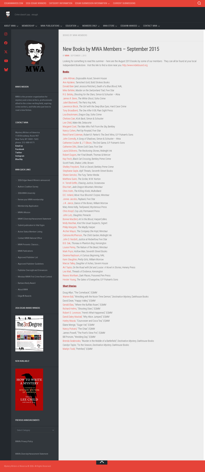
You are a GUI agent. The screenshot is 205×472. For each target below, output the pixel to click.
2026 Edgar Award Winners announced (34, 180)
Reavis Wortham (70, 275)
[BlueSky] (5, 69)
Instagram (19, 156)
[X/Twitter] (5, 51)
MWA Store (108, 25)
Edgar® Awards (128, 25)
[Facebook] (5, 42)
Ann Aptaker (69, 82)
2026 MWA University (26, 193)
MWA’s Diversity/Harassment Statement (31, 454)
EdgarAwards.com (13, 3)
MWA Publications (50, 25)
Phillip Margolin (70, 227)
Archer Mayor (69, 231)
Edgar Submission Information (91, 3)
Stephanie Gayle (70, 170)
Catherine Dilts (69, 146)
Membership (28, 25)
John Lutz (67, 215)
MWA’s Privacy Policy (24, 441)
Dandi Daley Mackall (72, 316)
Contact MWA (150, 25)
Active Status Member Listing (30, 231)
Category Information (60, 3)
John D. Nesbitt (70, 239)
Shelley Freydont (71, 166)
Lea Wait (67, 271)
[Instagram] (5, 33)
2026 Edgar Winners (36, 3)
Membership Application (28, 206)
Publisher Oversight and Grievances (32, 270)
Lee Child (67, 122)
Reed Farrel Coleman (73, 134)
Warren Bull (68, 296)
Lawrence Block (70, 106)
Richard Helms (70, 308)
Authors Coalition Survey (28, 186)
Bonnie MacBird (70, 219)
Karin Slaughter (70, 259)
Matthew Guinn (70, 178)
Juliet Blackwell (70, 102)
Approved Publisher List (28, 257)
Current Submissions (124, 3)
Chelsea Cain (69, 118)
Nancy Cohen (69, 130)
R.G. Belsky (68, 94)
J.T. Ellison (86, 142)
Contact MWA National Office (30, 238)
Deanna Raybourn (71, 255)
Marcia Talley (69, 263)
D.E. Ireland (68, 195)
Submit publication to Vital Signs (31, 225)
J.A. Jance (68, 203)
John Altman (69, 78)
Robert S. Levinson (72, 312)
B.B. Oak (67, 243)
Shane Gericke (70, 174)
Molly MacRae (69, 223)
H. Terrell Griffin (70, 183)
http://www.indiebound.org (135, 65)
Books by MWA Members (75, 35)
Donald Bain (68, 86)
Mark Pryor (68, 251)
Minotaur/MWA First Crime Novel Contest (35, 276)
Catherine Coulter (71, 142)
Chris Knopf (68, 211)
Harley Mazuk (69, 320)
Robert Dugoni (69, 154)
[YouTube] (5, 60)
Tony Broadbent (70, 110)
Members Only (89, 25)
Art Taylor (67, 267)
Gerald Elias (68, 304)
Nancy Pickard (70, 328)
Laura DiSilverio (70, 150)
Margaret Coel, (70, 126)
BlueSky (19, 159)
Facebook (19, 149)
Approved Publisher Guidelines (31, 264)
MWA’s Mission (24, 212)
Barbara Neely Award (26, 283)
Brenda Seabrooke (72, 340)
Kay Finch (67, 158)
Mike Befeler (69, 90)
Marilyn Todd (69, 348)
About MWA (10, 25)
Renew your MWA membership (31, 199)
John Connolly (69, 138)
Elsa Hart (67, 186)
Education (71, 25)
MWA (67, 55)
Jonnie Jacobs (70, 199)
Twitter (18, 152)
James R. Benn (70, 98)
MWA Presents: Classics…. (29, 244)
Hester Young (69, 279)
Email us (19, 146)
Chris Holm (68, 190)
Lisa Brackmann (70, 114)
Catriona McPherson (72, 235)
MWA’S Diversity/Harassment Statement (34, 219)
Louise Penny (69, 247)
